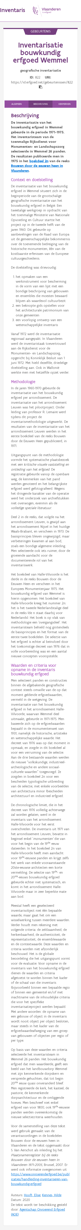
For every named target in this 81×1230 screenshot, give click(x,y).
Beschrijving (40, 104)
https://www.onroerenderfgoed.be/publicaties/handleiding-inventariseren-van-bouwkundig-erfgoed (40, 1179)
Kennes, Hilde (51, 1195)
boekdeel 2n (38, 161)
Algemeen (16, 104)
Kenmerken (65, 104)
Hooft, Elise (32, 1195)
